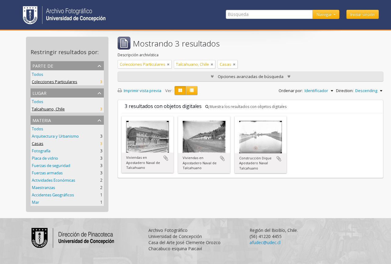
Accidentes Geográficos (53, 195)
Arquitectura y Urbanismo (55, 136)
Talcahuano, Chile (48, 109)
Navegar (324, 14)
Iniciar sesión (362, 14)
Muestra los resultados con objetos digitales (248, 106)
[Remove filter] (168, 64)
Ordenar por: (291, 90)
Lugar (39, 92)
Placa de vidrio (45, 158)
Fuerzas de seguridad (51, 165)
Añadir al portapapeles (166, 158)
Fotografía (41, 151)
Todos (37, 74)
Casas (37, 143)
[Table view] (192, 90)
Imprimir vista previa (142, 90)
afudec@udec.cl (265, 242)
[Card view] (180, 90)
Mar (35, 202)
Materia (41, 120)
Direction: (344, 90)
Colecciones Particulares (54, 81)
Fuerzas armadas (47, 173)
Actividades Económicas (53, 180)
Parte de (42, 65)
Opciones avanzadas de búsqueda (250, 76)
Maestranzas (43, 187)
